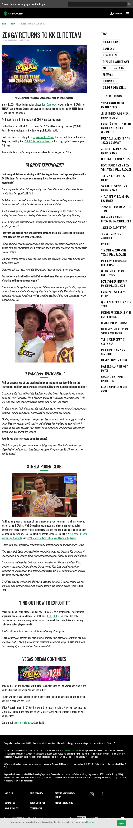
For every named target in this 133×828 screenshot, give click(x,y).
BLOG (13, 23)
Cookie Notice (88, 822)
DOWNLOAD (117, 13)
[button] (97, 4)
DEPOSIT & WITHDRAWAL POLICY (65, 795)
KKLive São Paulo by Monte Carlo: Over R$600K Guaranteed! (116, 128)
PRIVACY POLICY (36, 793)
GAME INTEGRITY (11, 808)
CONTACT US (10, 802)
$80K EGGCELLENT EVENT (113, 227)
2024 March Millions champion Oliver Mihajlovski (51, 538)
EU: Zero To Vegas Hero (114, 360)
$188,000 (52, 616)
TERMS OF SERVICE (37, 802)
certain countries (71, 750)
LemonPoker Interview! (114, 323)
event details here (23, 722)
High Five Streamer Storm (116, 159)
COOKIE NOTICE (36, 808)
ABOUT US (9, 793)
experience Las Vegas (43, 137)
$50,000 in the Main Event (37, 141)
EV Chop (105, 244)
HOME (4, 23)
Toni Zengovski (49, 104)
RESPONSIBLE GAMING (64, 802)
